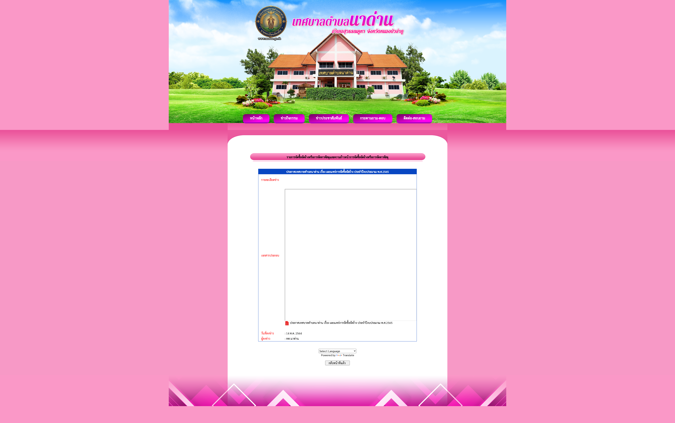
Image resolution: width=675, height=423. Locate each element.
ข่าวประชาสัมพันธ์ (329, 118)
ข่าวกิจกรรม (289, 118)
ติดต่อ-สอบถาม (414, 118)
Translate (348, 355)
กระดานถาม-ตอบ (372, 118)
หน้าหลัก (256, 118)
